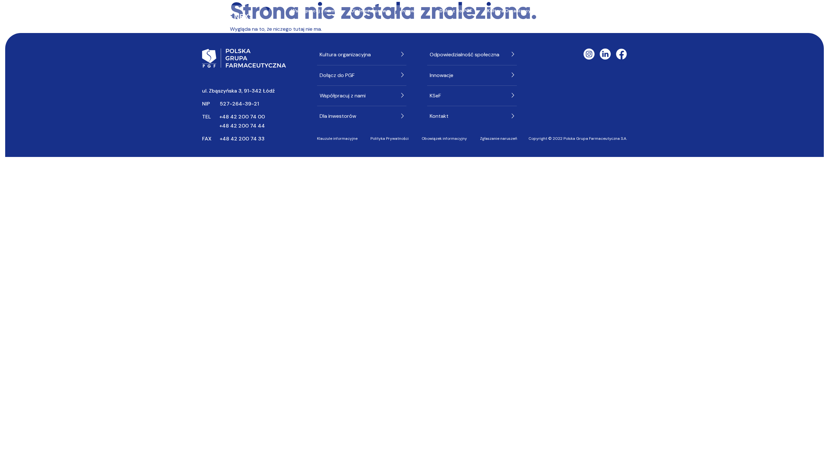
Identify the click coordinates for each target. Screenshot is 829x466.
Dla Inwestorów (368, 11)
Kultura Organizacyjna (512, 11)
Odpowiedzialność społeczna (586, 11)
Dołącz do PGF (455, 11)
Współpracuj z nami (313, 11)
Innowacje (412, 11)
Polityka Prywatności (389, 138)
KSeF (455, 22)
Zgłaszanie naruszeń (498, 138)
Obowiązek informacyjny (444, 138)
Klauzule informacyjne (337, 138)
